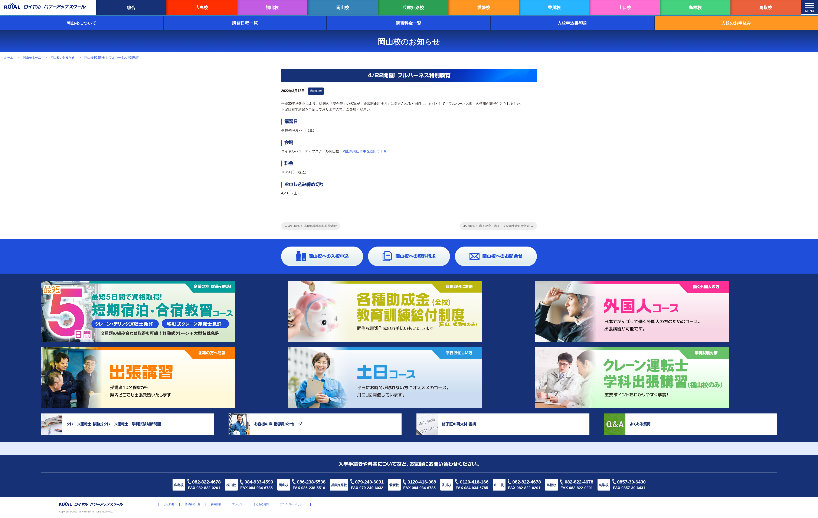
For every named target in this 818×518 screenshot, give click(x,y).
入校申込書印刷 (572, 23)
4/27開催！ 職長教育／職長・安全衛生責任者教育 (498, 226)
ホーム (8, 57)
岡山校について (81, 23)
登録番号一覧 (192, 504)
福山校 (272, 7)
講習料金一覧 (408, 23)
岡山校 (342, 7)
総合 (131, 7)
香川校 (554, 7)
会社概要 (169, 504)
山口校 (624, 7)
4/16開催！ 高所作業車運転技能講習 (310, 226)
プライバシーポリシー (292, 504)
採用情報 (216, 504)
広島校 (201, 7)
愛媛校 (483, 7)
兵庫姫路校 (413, 7)
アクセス (237, 504)
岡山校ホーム (32, 57)
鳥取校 (765, 7)
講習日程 (316, 91)
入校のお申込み (736, 23)
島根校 (695, 7)
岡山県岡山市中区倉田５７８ (365, 151)
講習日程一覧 (245, 23)
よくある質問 (261, 504)
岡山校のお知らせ (63, 57)
